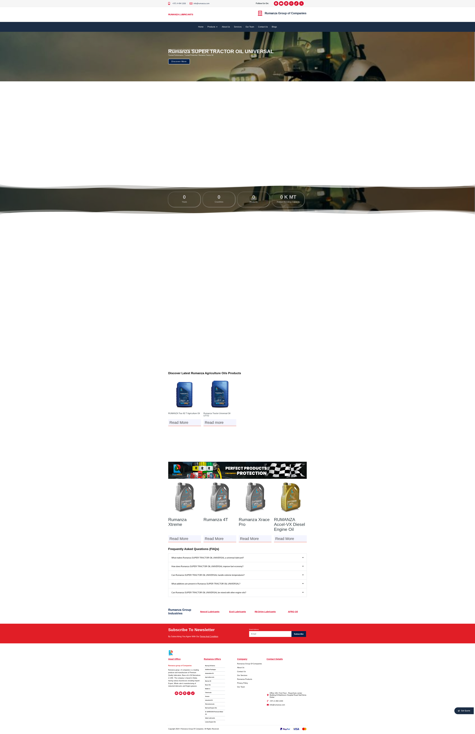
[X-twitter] (301, 3)
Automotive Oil (209, 673)
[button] (237, 557)
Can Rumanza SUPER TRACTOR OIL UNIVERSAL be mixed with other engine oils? (208, 592)
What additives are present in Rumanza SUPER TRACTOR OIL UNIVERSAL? (205, 584)
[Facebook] (276, 3)
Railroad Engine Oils (211, 708)
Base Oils (208, 685)
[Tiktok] (296, 3)
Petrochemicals (209, 704)
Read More (178, 422)
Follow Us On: (262, 3)
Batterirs (207, 688)
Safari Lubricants (210, 718)
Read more (214, 422)
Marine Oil (208, 681)
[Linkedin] (286, 3)
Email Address (254, 629)
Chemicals (208, 692)
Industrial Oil (209, 700)
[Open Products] (217, 26)
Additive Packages (210, 669)
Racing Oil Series (210, 665)
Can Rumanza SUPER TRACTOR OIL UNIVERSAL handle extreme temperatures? (208, 575)
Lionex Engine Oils (210, 722)
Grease (207, 696)
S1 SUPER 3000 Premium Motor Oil (214, 713)
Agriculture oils (209, 677)
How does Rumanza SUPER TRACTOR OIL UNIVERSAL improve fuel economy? (207, 566)
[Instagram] (291, 3)
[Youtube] (281, 3)
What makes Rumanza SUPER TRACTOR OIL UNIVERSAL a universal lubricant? (207, 558)
